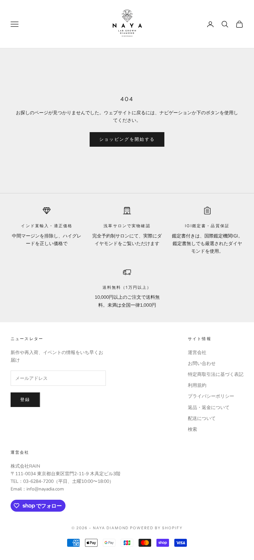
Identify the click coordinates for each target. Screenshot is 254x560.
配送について (202, 418)
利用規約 (197, 385)
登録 (25, 400)
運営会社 (197, 352)
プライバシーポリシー (211, 396)
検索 (192, 429)
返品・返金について (209, 407)
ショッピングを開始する (127, 139)
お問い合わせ (202, 363)
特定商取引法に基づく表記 (215, 374)
